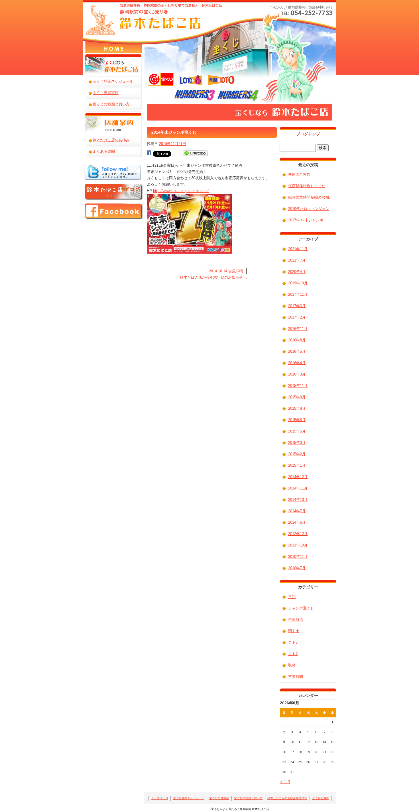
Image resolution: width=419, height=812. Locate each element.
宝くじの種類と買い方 (92, 16)
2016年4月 (297, 363)
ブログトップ (308, 134)
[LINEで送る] (195, 153)
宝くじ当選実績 (87, 16)
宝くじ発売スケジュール (81, 16)
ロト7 (293, 654)
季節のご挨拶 (299, 174)
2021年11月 (298, 249)
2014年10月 (298, 499)
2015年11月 (298, 385)
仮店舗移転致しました (306, 186)
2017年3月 (297, 306)
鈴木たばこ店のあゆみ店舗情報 (98, 16)
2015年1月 (297, 465)
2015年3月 (297, 442)
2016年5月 (297, 351)
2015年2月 (297, 454)
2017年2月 (297, 317)
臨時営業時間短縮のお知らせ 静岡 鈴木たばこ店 (312, 197)
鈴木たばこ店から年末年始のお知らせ (214, 277)
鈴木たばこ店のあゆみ (111, 140)
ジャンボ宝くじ (301, 608)
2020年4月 (297, 272)
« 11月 (285, 782)
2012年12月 (298, 534)
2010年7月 (297, 568)
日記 (292, 597)
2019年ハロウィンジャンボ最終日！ (312, 209)
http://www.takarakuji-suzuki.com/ (181, 191)
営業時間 (295, 676)
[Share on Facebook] (149, 153)
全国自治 (295, 619)
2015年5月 (297, 431)
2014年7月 (297, 511)
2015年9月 (297, 397)
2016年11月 (298, 329)
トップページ (75, 16)
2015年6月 (297, 420)
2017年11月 (298, 294)
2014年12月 (298, 477)
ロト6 (293, 642)
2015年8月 (297, 408)
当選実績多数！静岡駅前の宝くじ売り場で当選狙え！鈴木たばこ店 (171, 5)
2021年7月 (297, 260)
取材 (292, 665)
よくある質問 (104, 16)
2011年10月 (298, 545)
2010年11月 (298, 556)
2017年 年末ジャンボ (305, 220)
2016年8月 (297, 340)
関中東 (293, 631)
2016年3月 (297, 374)
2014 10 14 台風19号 (223, 271)
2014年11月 (298, 488)
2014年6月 (297, 522)
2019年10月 (298, 283)
